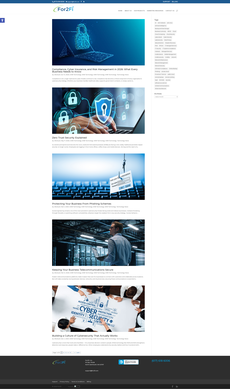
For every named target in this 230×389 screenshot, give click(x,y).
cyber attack (158, 37)
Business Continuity (160, 31)
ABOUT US (128, 11)
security (168, 80)
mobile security (159, 57)
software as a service (160, 83)
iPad (156, 45)
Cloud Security (171, 34)
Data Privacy (167, 40)
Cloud (174, 31)
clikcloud (57, 74)
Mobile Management (170, 54)
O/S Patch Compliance (161, 68)
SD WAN (161, 80)
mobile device (159, 54)
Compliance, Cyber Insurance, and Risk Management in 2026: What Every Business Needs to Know (95, 70)
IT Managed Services (170, 45)
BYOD (169, 31)
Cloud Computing (160, 34)
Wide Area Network (160, 88)
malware (157, 51)
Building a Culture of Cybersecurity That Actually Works (85, 335)
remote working (169, 77)
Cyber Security (168, 37)
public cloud (171, 74)
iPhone (161, 45)
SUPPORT (166, 2)
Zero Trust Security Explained (69, 137)
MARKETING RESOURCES (155, 11)
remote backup (159, 77)
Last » (78, 352)
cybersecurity (159, 40)
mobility (167, 57)
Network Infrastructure (161, 60)
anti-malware (161, 22)
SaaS (156, 80)
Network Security (160, 65)
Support (55, 381)
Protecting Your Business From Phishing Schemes (81, 203)
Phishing (157, 71)
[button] (2, 20)
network (174, 57)
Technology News (123, 74)
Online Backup (173, 68)
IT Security (158, 48)
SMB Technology (75, 74)
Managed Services (167, 51)
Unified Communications (162, 85)
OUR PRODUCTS (139, 11)
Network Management (161, 63)
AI (155, 22)
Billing (89, 381)
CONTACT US (170, 11)
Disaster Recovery (170, 43)
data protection (159, 43)
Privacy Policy (64, 381)
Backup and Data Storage (162, 28)
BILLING (175, 2)
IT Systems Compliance (169, 48)
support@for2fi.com (91, 371)
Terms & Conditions (78, 381)
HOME (120, 11)
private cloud (165, 71)
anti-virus (169, 22)
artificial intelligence (160, 25)
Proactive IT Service (160, 74)
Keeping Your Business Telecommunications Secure (82, 269)
